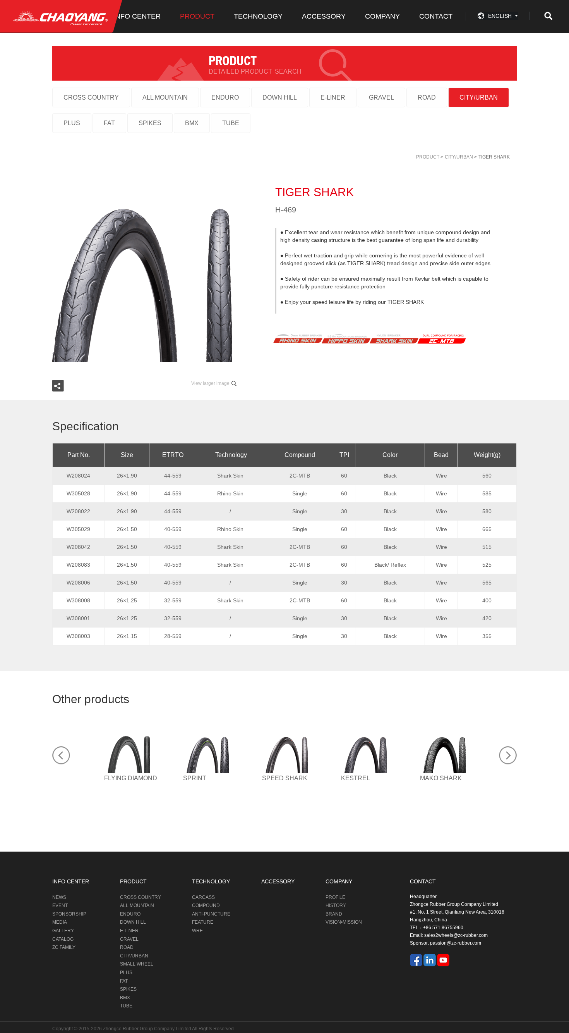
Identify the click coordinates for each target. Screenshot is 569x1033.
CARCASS (203, 897)
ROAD (427, 97)
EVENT (60, 905)
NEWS (59, 897)
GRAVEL (381, 97)
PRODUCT (197, 16)
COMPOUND (206, 905)
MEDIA (59, 922)
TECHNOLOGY (258, 16)
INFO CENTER (137, 16)
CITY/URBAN (478, 97)
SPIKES (150, 123)
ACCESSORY (324, 16)
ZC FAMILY (63, 947)
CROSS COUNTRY (91, 97)
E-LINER (332, 97)
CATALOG (63, 939)
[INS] (429, 959)
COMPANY (382, 16)
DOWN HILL (279, 97)
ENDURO (225, 97)
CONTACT (435, 16)
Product (427, 157)
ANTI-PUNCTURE (211, 914)
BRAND (334, 914)
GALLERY (63, 930)
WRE (197, 930)
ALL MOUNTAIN (165, 97)
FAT (109, 123)
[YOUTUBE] (443, 959)
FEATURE (202, 922)
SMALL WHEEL (136, 964)
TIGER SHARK (494, 157)
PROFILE (335, 897)
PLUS (71, 123)
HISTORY (336, 905)
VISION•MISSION (344, 922)
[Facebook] (416, 959)
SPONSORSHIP (69, 914)
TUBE (230, 123)
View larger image (210, 383)
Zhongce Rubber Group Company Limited (147, 1028)
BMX (192, 123)
